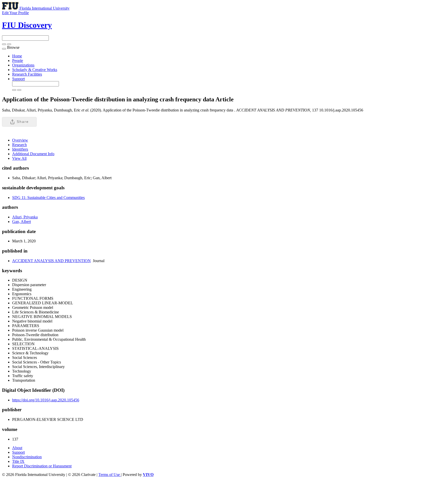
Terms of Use (109, 474)
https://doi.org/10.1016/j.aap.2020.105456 (45, 400)
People (17, 60)
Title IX (18, 461)
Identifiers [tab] (20, 149)
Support (18, 79)
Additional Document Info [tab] (33, 154)
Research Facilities (27, 74)
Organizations (23, 65)
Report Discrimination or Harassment (42, 466)
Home (17, 56)
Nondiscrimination (27, 457)
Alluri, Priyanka (25, 217)
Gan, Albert (21, 221)
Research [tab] (19, 145)
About (17, 448)
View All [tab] (19, 158)
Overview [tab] (20, 140)
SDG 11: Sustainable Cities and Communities (48, 197)
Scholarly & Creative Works (34, 69)
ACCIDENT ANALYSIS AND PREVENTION (51, 261)
